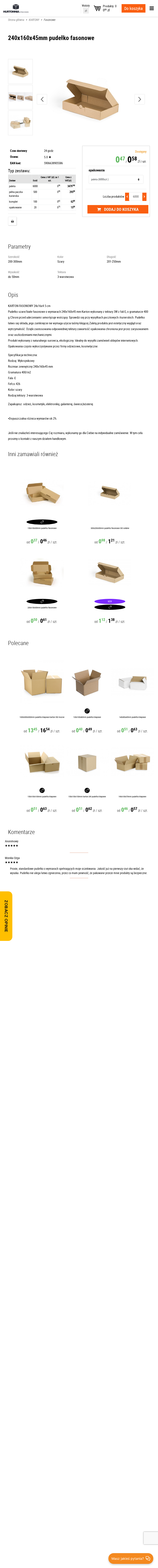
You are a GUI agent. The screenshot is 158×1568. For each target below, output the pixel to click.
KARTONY (34, 20)
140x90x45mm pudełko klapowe (132, 717)
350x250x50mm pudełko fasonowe (109, 607)
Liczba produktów (113, 196)
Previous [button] (42, 99)
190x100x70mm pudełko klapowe (132, 796)
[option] (91, 99)
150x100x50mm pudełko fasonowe (42, 528)
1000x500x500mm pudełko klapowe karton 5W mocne (42, 717)
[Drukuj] (12, 221)
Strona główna (16, 20)
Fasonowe (49, 20)
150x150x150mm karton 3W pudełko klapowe (87, 796)
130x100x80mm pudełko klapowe (87, 717)
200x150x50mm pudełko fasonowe (42, 607)
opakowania (97, 170)
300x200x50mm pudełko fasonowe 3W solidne (110, 528)
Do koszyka (133, 8)
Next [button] (140, 99)
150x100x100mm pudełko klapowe (42, 796)
